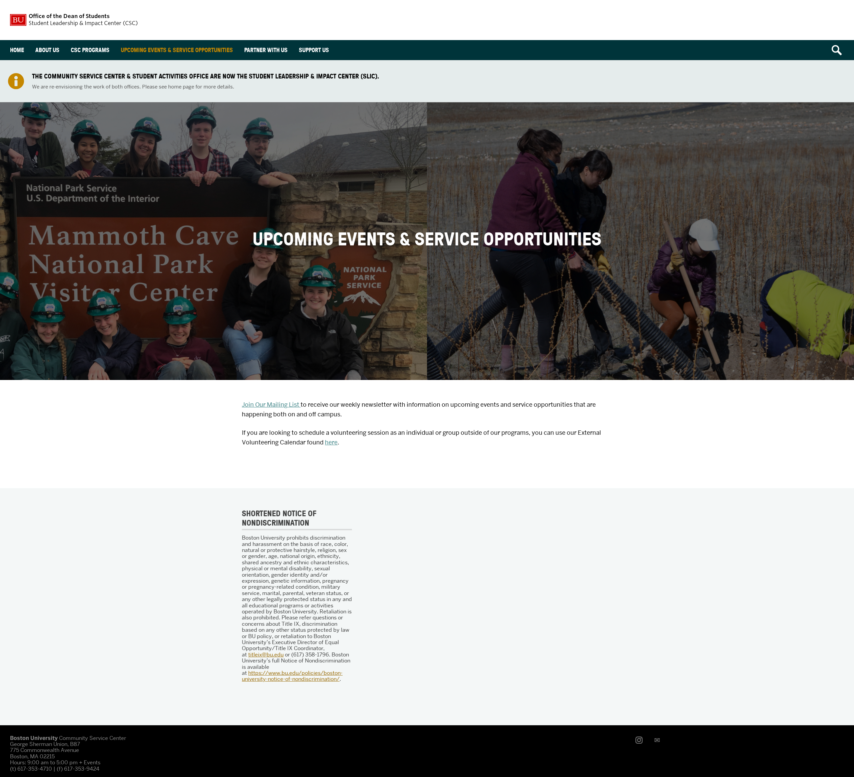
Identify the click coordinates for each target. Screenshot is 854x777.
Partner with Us (266, 50)
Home (17, 50)
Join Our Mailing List (271, 404)
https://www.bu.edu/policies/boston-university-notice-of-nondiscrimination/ (292, 676)
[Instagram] (640, 740)
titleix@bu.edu (266, 654)
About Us (47, 50)
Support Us (314, 50)
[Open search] (839, 50)
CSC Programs (90, 50)
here (331, 442)
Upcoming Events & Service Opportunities (177, 50)
